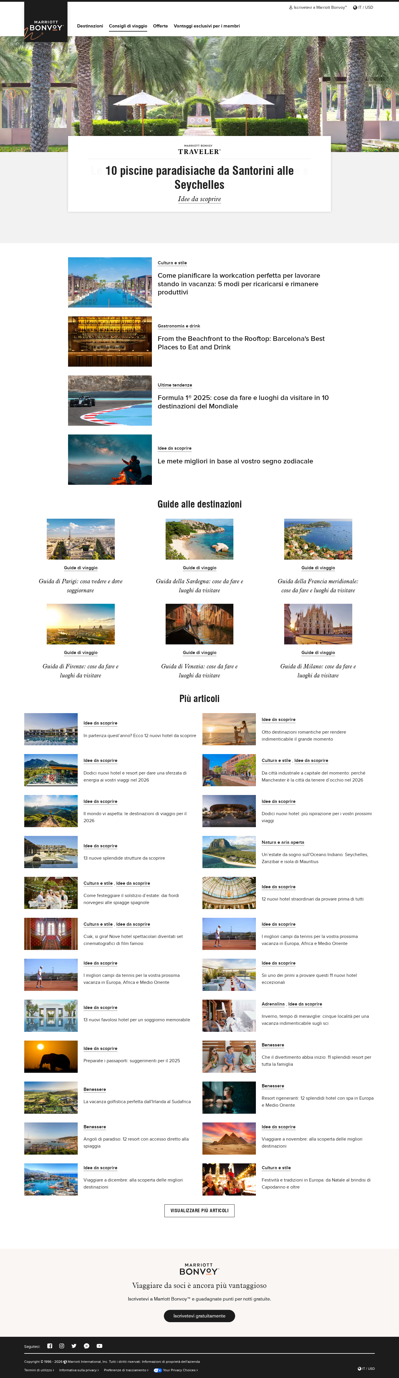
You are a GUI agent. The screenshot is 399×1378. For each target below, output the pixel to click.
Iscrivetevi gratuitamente (199, 1316)
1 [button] (192, 120)
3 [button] (207, 120)
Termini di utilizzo (38, 1370)
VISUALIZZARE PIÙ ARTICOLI (200, 1210)
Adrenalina (273, 1004)
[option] (199, 93)
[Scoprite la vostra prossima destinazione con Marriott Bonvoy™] (45, 22)
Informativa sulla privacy (78, 1370)
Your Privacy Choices (179, 1370)
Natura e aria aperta (283, 842)
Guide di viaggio (81, 568)
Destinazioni (90, 25)
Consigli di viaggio (128, 25)
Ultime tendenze (175, 385)
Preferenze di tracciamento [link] (125, 1370)
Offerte (160, 25)
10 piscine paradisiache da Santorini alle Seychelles (199, 177)
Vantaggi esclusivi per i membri (207, 25)
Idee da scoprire (199, 198)
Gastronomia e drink (179, 326)
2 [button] (199, 120)
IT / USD (365, 7)
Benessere (273, 1045)
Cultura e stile (172, 263)
